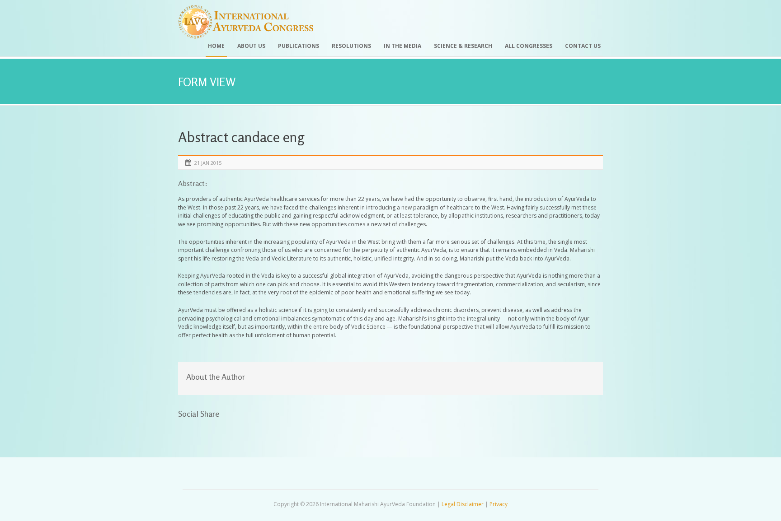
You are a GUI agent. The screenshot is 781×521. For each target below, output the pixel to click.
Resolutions (351, 46)
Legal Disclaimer (463, 504)
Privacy (498, 504)
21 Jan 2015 (207, 162)
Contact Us (583, 46)
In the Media (402, 46)
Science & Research (463, 46)
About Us (251, 46)
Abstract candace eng (241, 137)
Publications (298, 46)
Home (216, 46)
